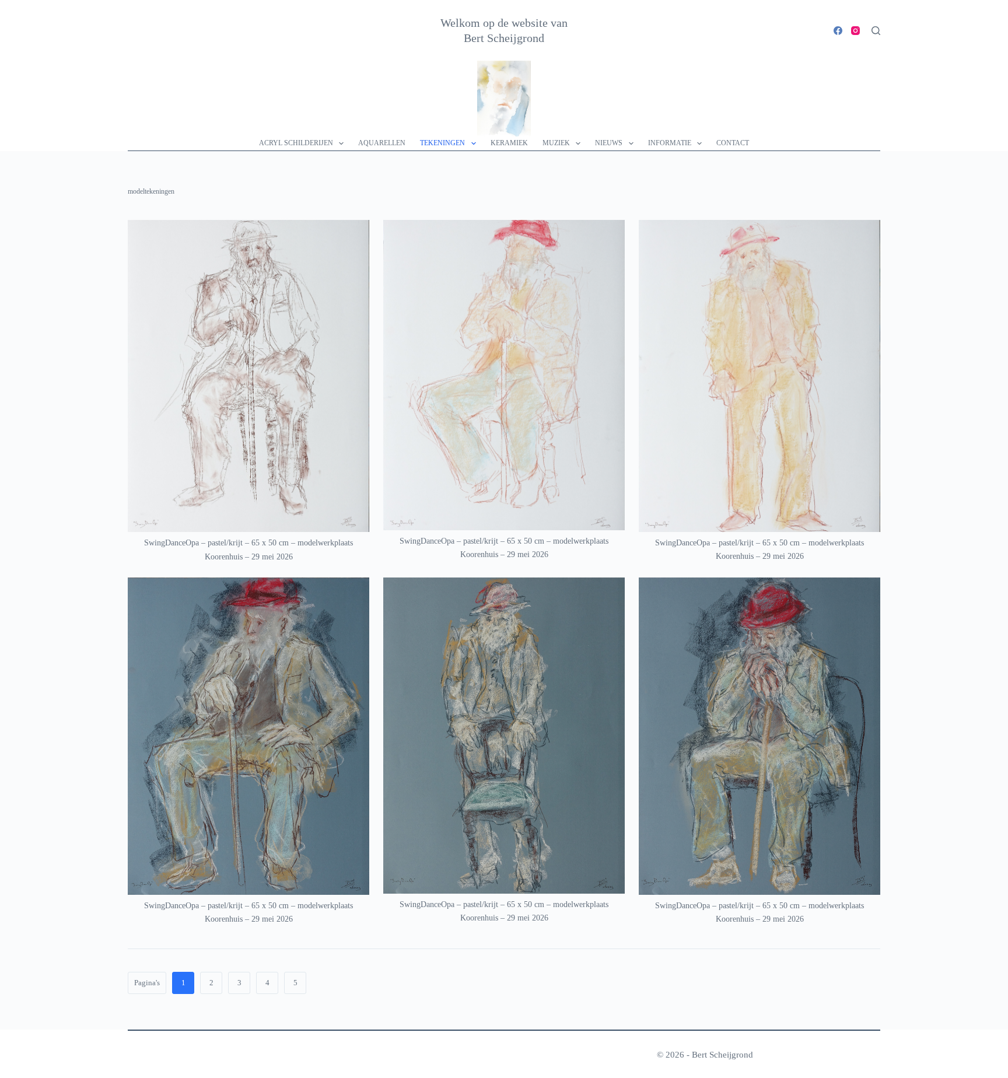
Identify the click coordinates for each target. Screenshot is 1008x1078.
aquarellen (381, 143)
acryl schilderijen (296, 143)
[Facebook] (838, 30)
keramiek (509, 143)
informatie (669, 143)
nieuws (608, 143)
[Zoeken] (876, 30)
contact (732, 143)
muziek (556, 143)
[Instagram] (855, 30)
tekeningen (442, 143)
